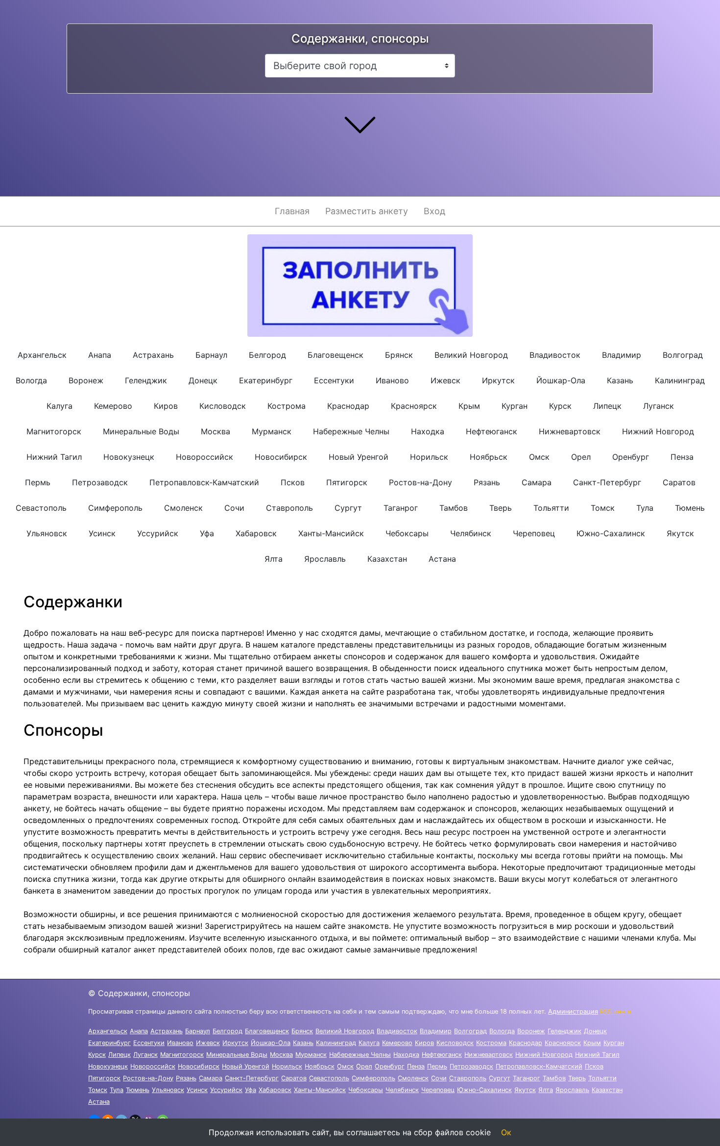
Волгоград (683, 355)
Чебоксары (407, 533)
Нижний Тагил (54, 457)
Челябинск (470, 533)
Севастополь (41, 508)
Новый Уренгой (358, 457)
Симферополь (115, 508)
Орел (581, 457)
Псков (293, 482)
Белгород (267, 355)
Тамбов (453, 508)
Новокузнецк (128, 457)
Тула (644, 508)
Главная (292, 211)
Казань (620, 380)
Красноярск (414, 406)
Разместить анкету (366, 211)
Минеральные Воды (141, 431)
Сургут (348, 508)
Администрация (573, 1011)
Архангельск (42, 355)
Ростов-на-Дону (420, 482)
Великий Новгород (471, 355)
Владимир (621, 355)
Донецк (203, 380)
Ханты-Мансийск (331, 533)
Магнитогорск (53, 431)
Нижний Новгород (658, 431)
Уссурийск (157, 533)
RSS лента (615, 1011)
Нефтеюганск (491, 431)
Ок (506, 1132)
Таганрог (401, 508)
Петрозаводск (100, 482)
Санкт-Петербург (607, 482)
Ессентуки (334, 380)
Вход (434, 211)
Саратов (679, 482)
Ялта (273, 559)
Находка (427, 431)
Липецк (607, 406)
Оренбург (630, 457)
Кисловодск (222, 406)
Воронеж (86, 380)
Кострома (286, 406)
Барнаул (211, 355)
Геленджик (146, 380)
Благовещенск (335, 355)
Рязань (487, 482)
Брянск (399, 355)
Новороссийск (204, 457)
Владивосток (554, 355)
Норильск (429, 457)
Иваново (392, 380)
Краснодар (348, 406)
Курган (515, 406)
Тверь (500, 508)
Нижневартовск (569, 431)
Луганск (658, 406)
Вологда (31, 380)
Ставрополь (289, 508)
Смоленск (183, 508)
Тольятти (551, 508)
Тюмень (690, 508)
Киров (166, 406)
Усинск (102, 533)
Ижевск (445, 380)
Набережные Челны (351, 431)
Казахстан (387, 559)
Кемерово (113, 406)
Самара (537, 482)
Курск (560, 406)
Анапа (99, 355)
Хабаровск (256, 533)
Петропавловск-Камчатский (204, 482)
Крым (469, 406)
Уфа (207, 533)
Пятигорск (346, 482)
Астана (442, 559)
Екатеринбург (265, 380)
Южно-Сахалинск (610, 533)
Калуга (59, 406)
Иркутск (498, 380)
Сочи (234, 508)
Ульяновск (46, 533)
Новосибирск (281, 457)
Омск (539, 457)
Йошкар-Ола (560, 380)
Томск (603, 508)
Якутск (680, 533)
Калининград (680, 380)
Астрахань (153, 355)
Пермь (37, 482)
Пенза (682, 457)
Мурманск (271, 431)
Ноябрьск (488, 457)
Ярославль (325, 559)
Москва (215, 431)
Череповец (534, 533)
